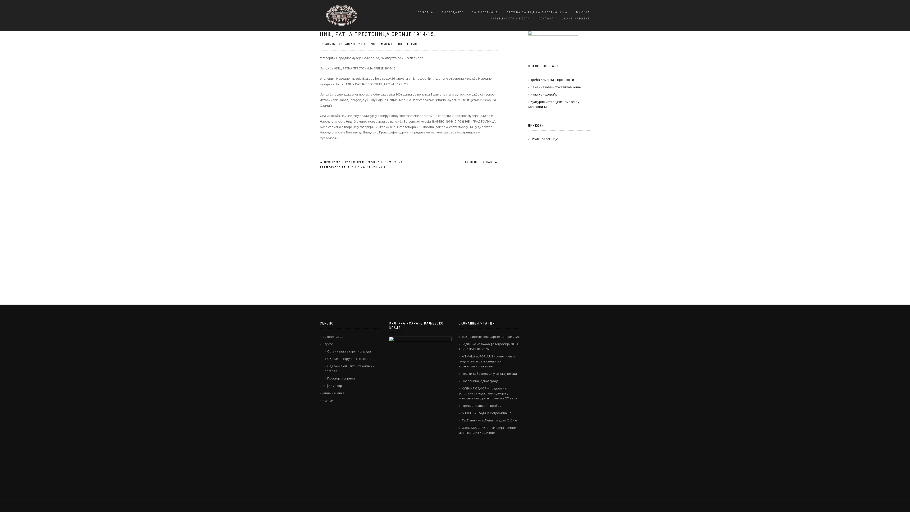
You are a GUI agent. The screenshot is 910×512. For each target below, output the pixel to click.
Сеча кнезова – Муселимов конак (556, 87)
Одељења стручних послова (348, 359)
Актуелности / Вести (510, 18)
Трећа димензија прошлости (552, 80)
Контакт (546, 18)
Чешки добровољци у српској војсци (489, 373)
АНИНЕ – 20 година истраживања (486, 413)
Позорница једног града (480, 381)
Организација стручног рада (349, 351)
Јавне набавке (576, 18)
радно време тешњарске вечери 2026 (490, 336)
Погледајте (453, 12)
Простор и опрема (341, 378)
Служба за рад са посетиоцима (537, 12)
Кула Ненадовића (544, 94)
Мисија (583, 12)
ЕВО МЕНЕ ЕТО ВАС (480, 162)
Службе (328, 344)
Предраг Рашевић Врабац (481, 405)
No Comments (383, 44)
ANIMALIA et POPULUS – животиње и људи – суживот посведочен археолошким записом (487, 361)
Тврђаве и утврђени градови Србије (489, 420)
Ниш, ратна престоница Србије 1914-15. (378, 34)
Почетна (425, 12)
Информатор (332, 386)
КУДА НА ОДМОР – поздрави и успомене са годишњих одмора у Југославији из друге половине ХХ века (488, 393)
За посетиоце (485, 12)
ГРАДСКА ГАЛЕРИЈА (544, 139)
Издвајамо (408, 44)
